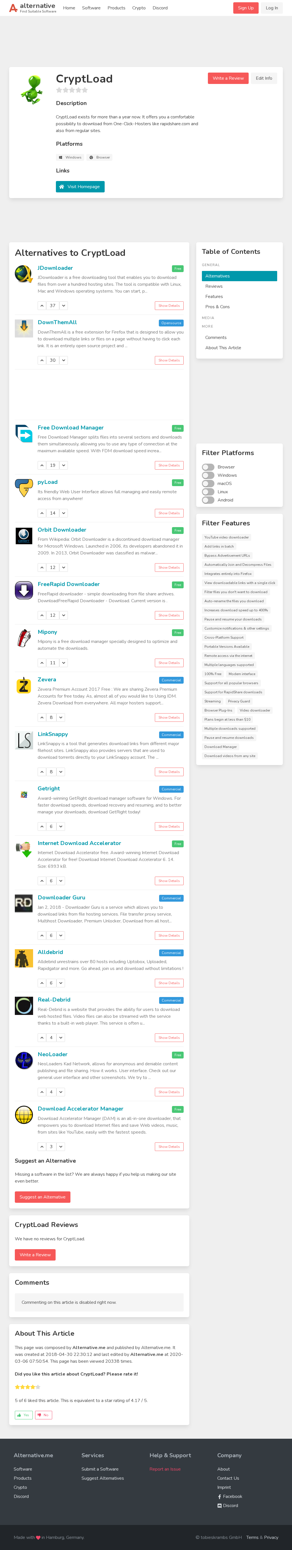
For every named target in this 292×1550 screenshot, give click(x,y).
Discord (160, 8)
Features (214, 296)
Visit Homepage (84, 187)
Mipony (47, 632)
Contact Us (228, 1478)
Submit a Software (100, 1469)
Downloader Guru (61, 897)
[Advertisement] (146, 44)
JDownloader (55, 268)
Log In (272, 8)
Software (91, 8)
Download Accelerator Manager (80, 1109)
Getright (49, 788)
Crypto (139, 8)
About (223, 1469)
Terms (252, 1537)
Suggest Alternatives (103, 1478)
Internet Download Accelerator (79, 843)
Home (69, 8)
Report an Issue (165, 1469)
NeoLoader (53, 1054)
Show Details (169, 305)
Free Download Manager (71, 427)
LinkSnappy (53, 734)
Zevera (47, 679)
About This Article (223, 348)
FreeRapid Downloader (69, 584)
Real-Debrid (54, 1000)
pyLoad (48, 482)
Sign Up (246, 8)
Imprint (224, 1487)
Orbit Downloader (62, 530)
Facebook (232, 1496)
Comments (216, 337)
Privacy (271, 1537)
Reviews (214, 286)
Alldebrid (50, 952)
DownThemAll (57, 322)
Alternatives (217, 276)
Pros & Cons (217, 307)
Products (116, 8)
